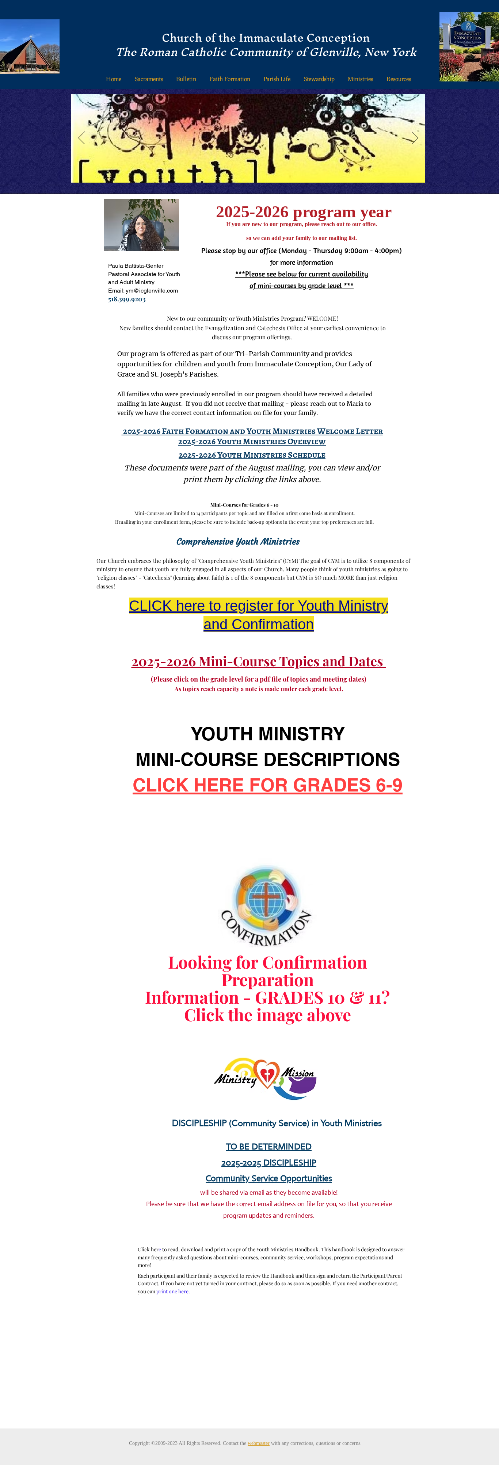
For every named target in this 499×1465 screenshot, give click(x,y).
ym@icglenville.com (152, 290)
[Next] (415, 138)
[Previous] (81, 138)
